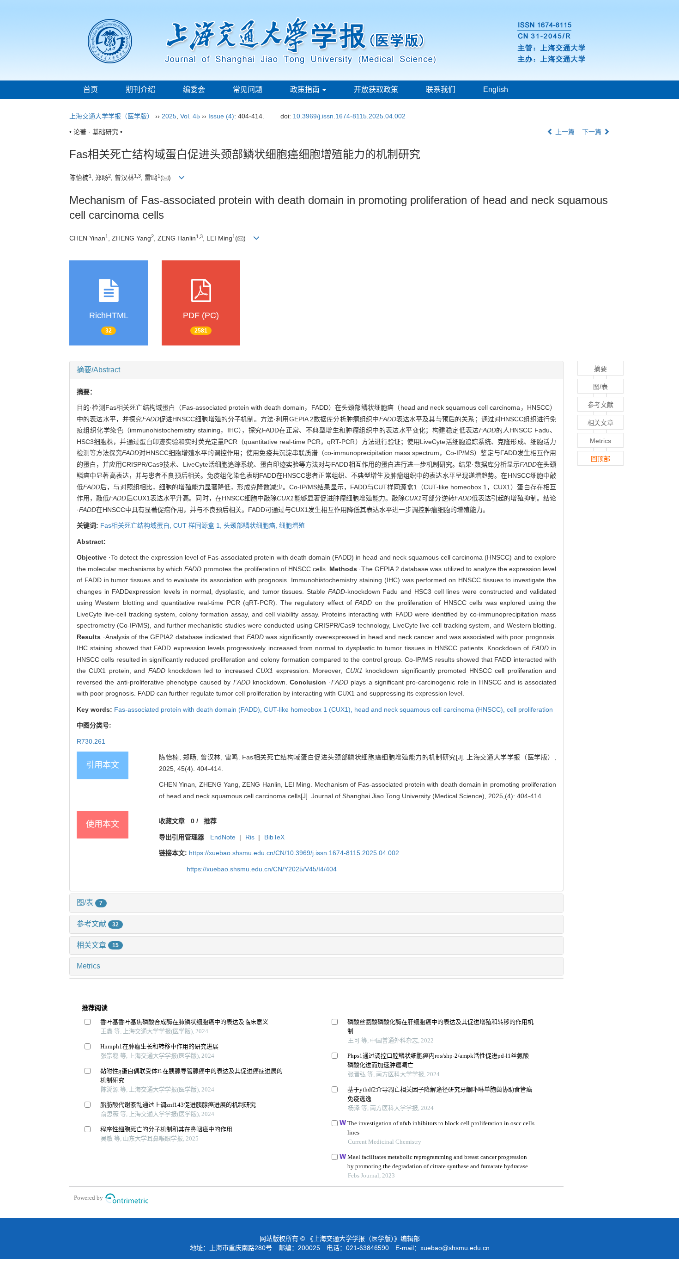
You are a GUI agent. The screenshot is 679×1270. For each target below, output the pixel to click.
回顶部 (600, 458)
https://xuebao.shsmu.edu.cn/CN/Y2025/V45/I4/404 (262, 869)
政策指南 (305, 89)
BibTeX (274, 837)
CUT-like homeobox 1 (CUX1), (309, 709)
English (495, 89)
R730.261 (91, 741)
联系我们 (440, 89)
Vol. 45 (190, 116)
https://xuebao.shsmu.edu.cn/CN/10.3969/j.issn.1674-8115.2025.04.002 (294, 853)
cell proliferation (530, 709)
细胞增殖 (292, 525)
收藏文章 (172, 821)
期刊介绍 (140, 89)
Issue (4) (221, 116)
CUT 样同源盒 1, (198, 525)
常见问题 (247, 89)
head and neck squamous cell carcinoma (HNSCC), (430, 709)
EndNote (223, 837)
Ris (250, 837)
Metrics (88, 966)
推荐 (210, 821)
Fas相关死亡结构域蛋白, (136, 525)
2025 (169, 116)
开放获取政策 (376, 89)
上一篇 (564, 132)
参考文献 (98, 924)
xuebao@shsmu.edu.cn (455, 1248)
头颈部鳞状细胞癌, (251, 525)
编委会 (194, 89)
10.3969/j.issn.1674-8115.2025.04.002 (349, 116)
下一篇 (592, 132)
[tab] (316, 370)
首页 (90, 89)
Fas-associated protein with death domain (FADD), (189, 709)
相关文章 (98, 945)
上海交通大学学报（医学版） (111, 116)
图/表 (90, 902)
